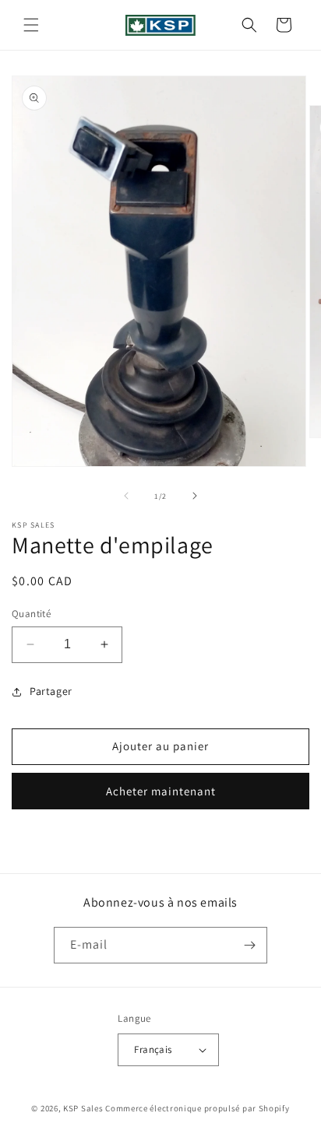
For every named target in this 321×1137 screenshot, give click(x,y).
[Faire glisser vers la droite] (195, 496)
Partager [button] (51, 691)
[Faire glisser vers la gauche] (126, 496)
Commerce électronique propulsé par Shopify (197, 1108)
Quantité (31, 613)
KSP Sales (83, 1108)
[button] (31, 25)
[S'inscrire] (249, 945)
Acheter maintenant (161, 791)
